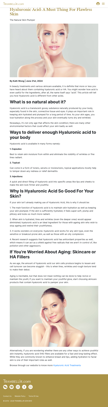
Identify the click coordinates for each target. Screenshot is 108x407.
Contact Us (7, 396)
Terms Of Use (33, 396)
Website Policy (20, 396)
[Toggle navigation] (103, 3)
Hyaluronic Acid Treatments (67, 365)
